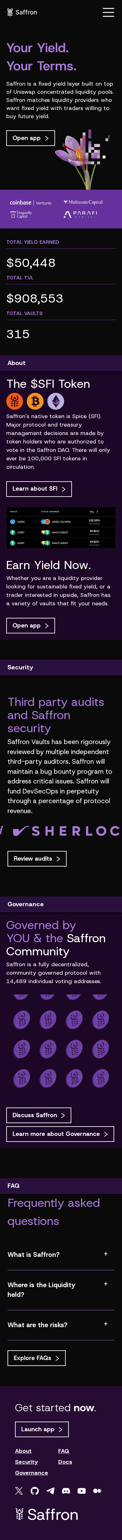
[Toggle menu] (108, 12)
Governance (31, 1473)
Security (26, 1462)
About (23, 1451)
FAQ (63, 1451)
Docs (65, 1462)
